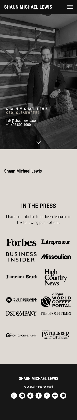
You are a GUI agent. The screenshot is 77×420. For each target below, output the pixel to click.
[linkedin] (14, 397)
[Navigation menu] (70, 7)
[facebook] (39, 397)
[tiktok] (30, 397)
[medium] (55, 397)
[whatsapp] (63, 397)
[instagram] (22, 397)
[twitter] (47, 397)
